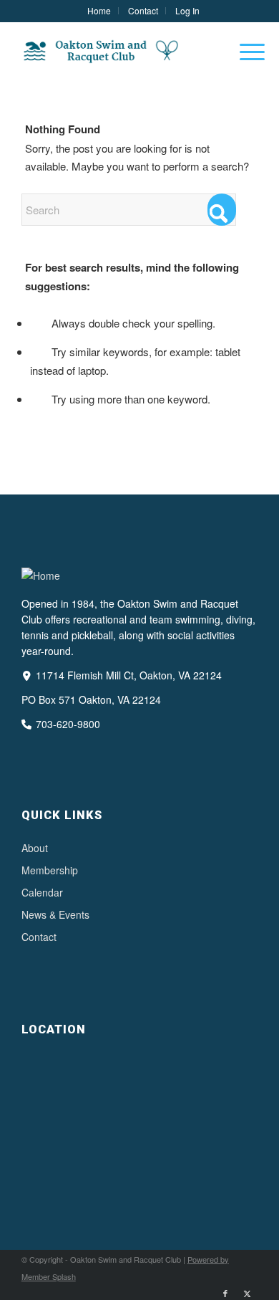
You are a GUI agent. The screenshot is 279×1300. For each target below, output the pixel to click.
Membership (49, 870)
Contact (39, 936)
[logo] (115, 51)
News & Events (55, 914)
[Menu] (245, 51)
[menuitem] (99, 10)
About (34, 848)
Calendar (42, 892)
